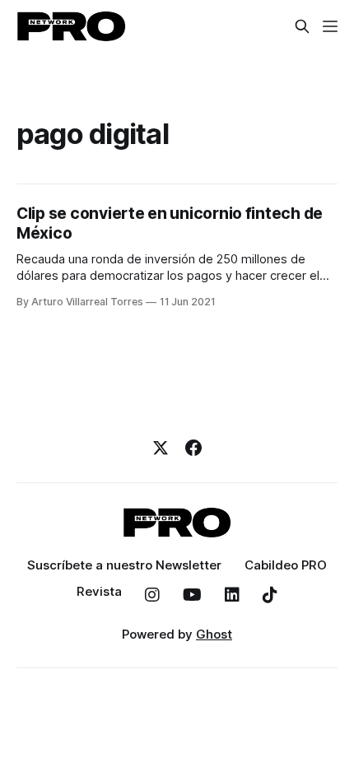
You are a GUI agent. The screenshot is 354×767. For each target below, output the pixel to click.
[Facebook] (193, 447)
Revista (99, 591)
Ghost (214, 634)
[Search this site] (302, 26)
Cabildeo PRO (286, 565)
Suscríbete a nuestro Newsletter (124, 565)
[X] (160, 447)
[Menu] (330, 26)
